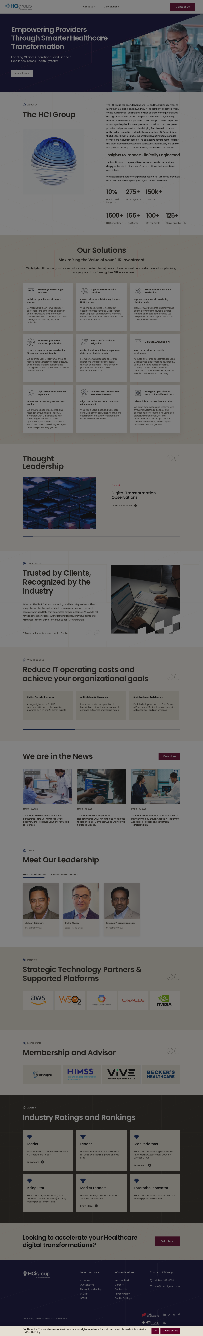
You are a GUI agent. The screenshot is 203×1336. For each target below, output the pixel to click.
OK (155, 1330)
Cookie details (170, 1330)
